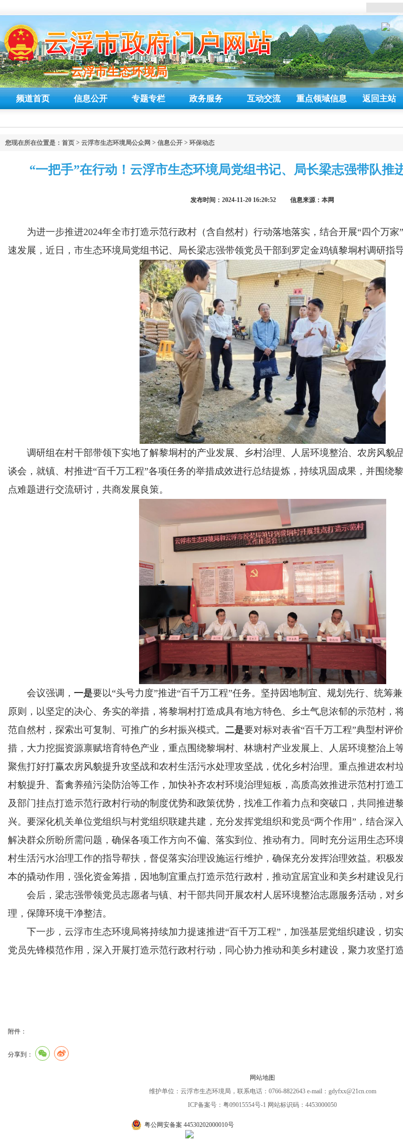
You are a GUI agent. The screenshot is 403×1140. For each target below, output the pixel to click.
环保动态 (202, 142)
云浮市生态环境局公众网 (116, 142)
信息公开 (91, 98)
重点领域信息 (321, 98)
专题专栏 (148, 98)
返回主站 (379, 98)
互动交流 (264, 98)
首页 (68, 142)
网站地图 (262, 1077)
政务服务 (206, 98)
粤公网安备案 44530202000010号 (189, 1124)
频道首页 (33, 98)
